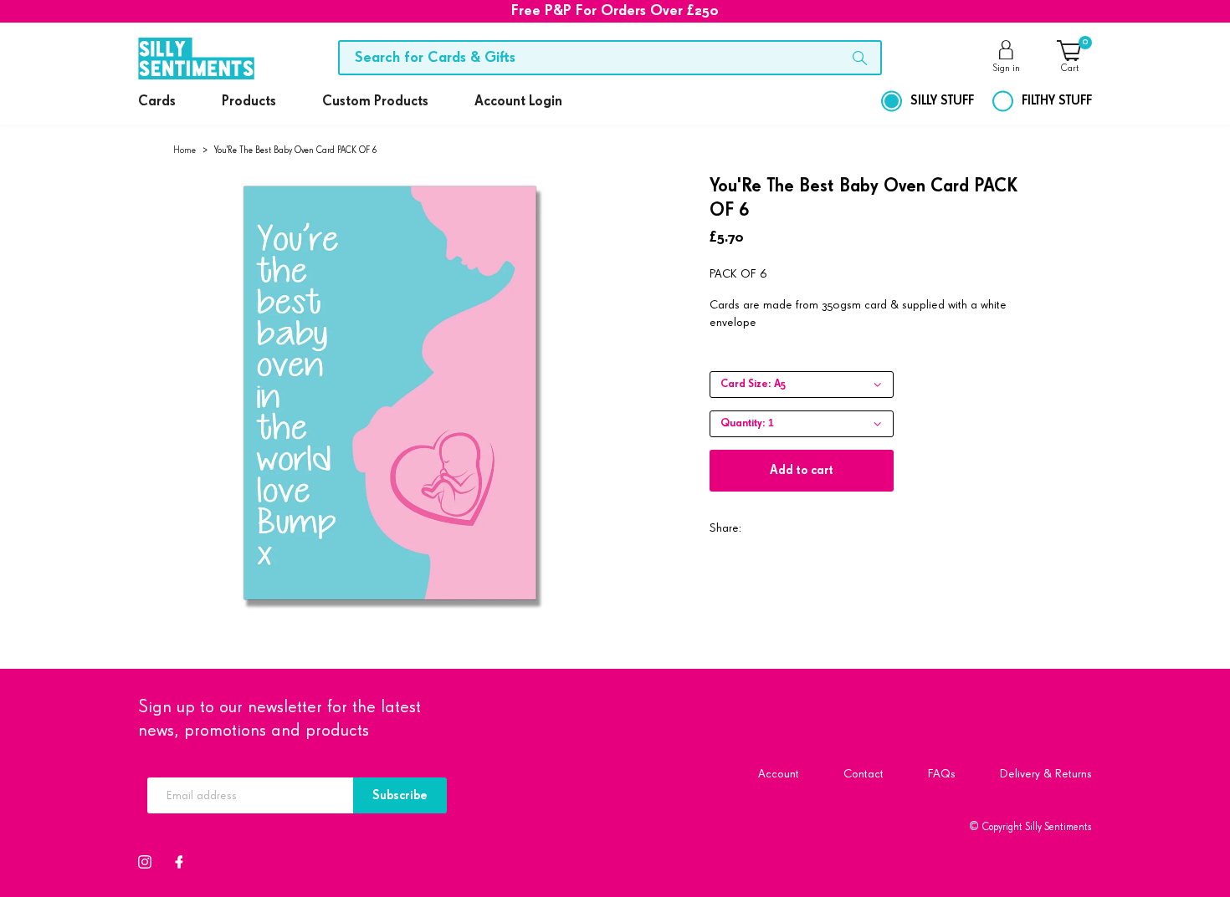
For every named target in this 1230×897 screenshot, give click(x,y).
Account (778, 773)
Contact (863, 773)
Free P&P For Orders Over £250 (615, 10)
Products (249, 101)
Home (184, 150)
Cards (157, 101)
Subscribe (400, 795)
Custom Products (375, 101)
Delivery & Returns (1046, 773)
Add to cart (801, 470)
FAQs (942, 773)
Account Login (518, 101)
